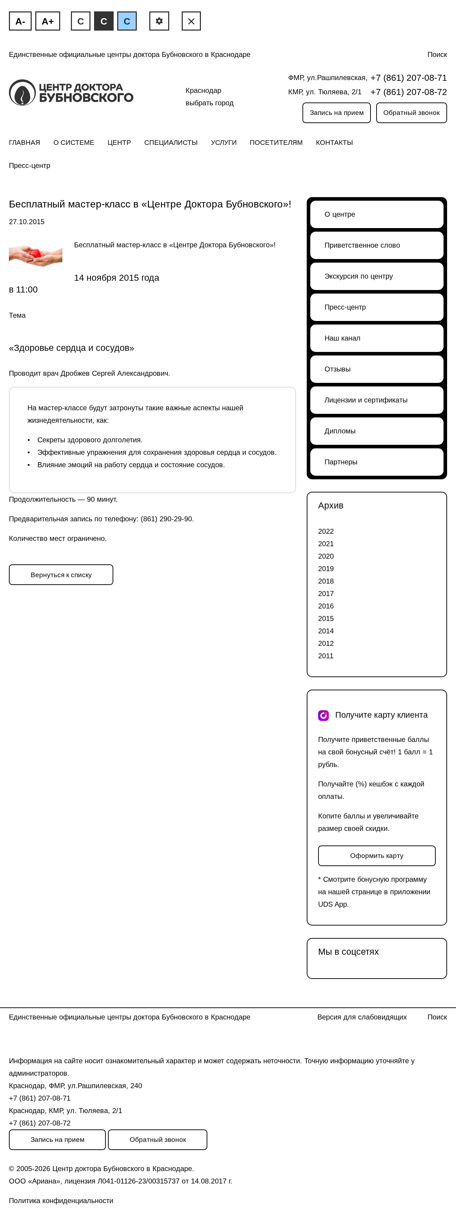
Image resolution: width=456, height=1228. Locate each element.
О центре (340, 214)
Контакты (334, 142)
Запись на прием (337, 112)
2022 (326, 531)
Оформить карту (377, 855)
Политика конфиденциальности (61, 1201)
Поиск (437, 54)
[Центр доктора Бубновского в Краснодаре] (83, 96)
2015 (326, 618)
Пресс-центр (29, 165)
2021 (326, 544)
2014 (326, 631)
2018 (326, 581)
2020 (326, 556)
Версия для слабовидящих (362, 1017)
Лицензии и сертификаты (366, 400)
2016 (326, 606)
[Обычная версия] (191, 21)
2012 (326, 643)
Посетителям (276, 142)
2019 (326, 569)
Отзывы (338, 369)
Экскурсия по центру (359, 276)
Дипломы (340, 431)
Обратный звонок (411, 112)
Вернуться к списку (61, 575)
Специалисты (171, 142)
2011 (325, 656)
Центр (119, 142)
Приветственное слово (362, 245)
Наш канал (343, 338)
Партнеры (341, 462)
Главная (24, 142)
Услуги (224, 142)
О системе (73, 142)
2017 (326, 593)
